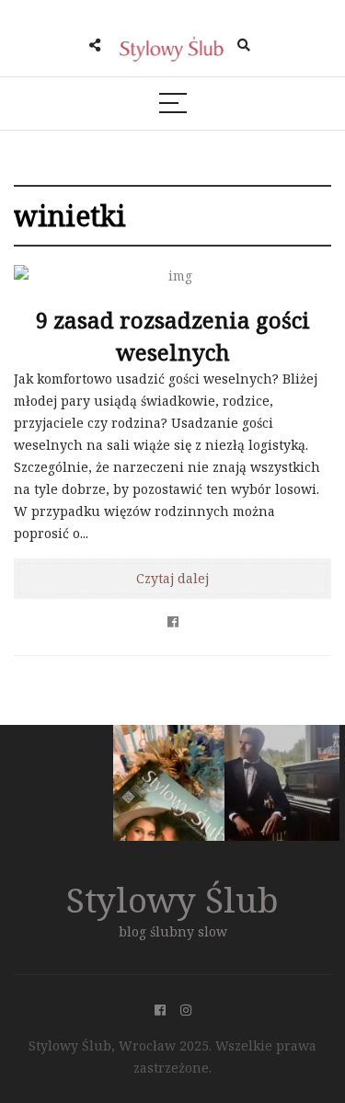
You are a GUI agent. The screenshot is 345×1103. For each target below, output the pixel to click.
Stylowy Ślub (172, 899)
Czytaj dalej (172, 578)
